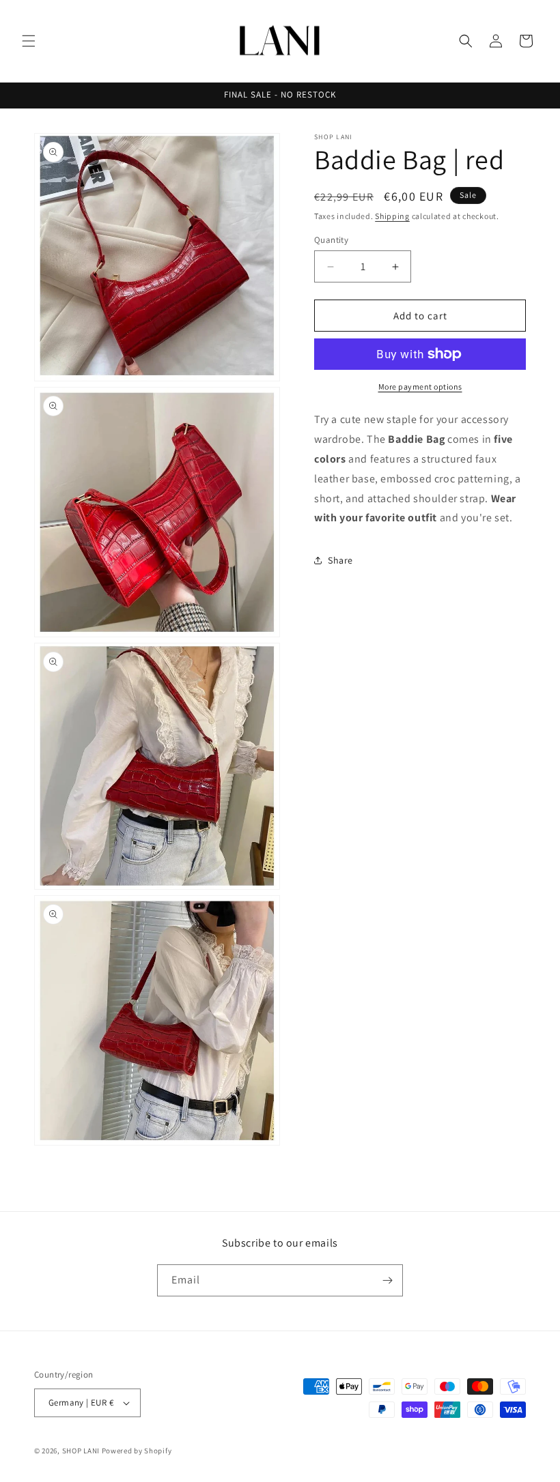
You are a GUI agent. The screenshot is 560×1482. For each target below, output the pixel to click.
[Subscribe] (387, 1280)
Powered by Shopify (137, 1450)
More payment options (420, 386)
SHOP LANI (81, 1450)
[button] (29, 41)
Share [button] (340, 560)
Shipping (392, 216)
